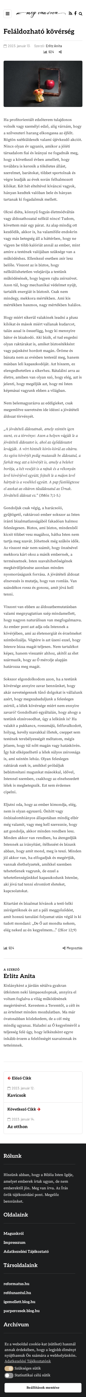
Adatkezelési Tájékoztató (26, 1251)
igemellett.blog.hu (19, 1302)
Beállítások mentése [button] (43, 1388)
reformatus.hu (16, 1284)
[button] (9, 1368)
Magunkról (14, 1233)
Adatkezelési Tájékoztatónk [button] (28, 1361)
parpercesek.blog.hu (22, 1311)
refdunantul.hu (17, 1293)
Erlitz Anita (54, 46)
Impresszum (15, 1242)
